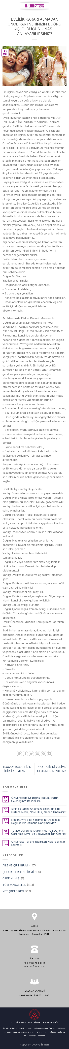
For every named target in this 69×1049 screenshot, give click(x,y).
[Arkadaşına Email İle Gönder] (37, 753)
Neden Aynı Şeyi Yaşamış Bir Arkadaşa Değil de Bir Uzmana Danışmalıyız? (35, 821)
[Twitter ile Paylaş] (31, 753)
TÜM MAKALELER (14, 885)
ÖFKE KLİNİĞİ (11, 878)
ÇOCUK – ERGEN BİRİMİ (18, 872)
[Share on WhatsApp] (19, 753)
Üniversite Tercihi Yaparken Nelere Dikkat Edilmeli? (38, 843)
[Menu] (64, 6)
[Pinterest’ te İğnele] (43, 753)
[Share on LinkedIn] (49, 753)
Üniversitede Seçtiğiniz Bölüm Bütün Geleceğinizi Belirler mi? (34, 799)
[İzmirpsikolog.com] (34, 6)
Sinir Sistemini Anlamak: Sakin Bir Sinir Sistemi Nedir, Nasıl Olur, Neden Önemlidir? (38, 810)
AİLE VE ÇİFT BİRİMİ (15, 865)
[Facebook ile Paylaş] (25, 753)
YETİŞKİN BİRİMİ (13, 891)
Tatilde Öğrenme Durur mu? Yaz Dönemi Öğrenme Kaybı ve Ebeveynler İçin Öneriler (38, 832)
